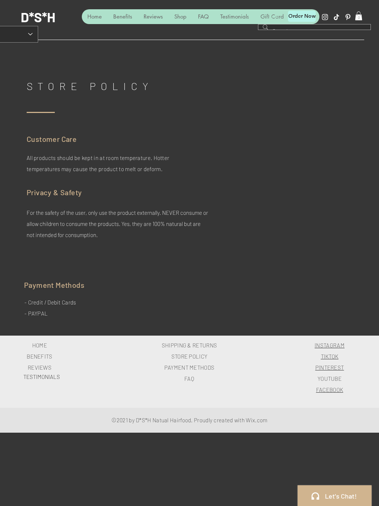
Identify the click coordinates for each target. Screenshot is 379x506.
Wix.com (256, 420)
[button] (358, 15)
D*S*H (38, 17)
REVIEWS (39, 367)
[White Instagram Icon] (325, 17)
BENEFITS (39, 356)
